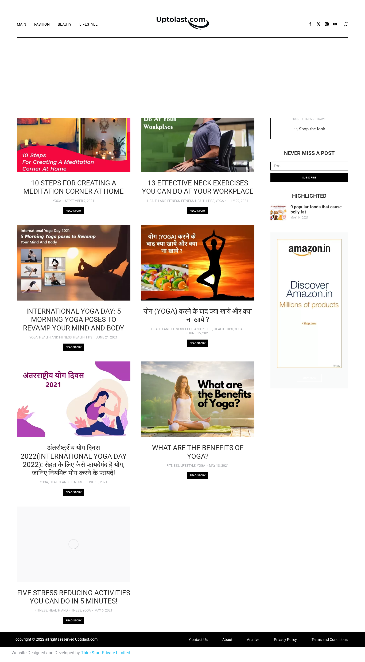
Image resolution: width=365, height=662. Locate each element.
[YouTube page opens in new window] (335, 24)
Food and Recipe (198, 329)
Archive (253, 639)
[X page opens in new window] (318, 24)
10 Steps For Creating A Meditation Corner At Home (73, 187)
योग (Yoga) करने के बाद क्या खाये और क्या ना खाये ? (197, 315)
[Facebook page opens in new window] (310, 24)
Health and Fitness (163, 201)
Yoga (57, 201)
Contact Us (198, 639)
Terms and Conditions (330, 639)
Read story (73, 210)
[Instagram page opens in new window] (326, 24)
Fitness (187, 201)
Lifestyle (188, 466)
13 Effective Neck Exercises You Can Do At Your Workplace (198, 187)
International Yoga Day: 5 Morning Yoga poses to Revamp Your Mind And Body (73, 319)
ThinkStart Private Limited (105, 652)
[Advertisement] (182, 78)
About (227, 639)
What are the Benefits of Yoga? (197, 452)
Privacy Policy (285, 639)
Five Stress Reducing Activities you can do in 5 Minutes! (73, 597)
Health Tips (204, 201)
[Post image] (73, 134)
